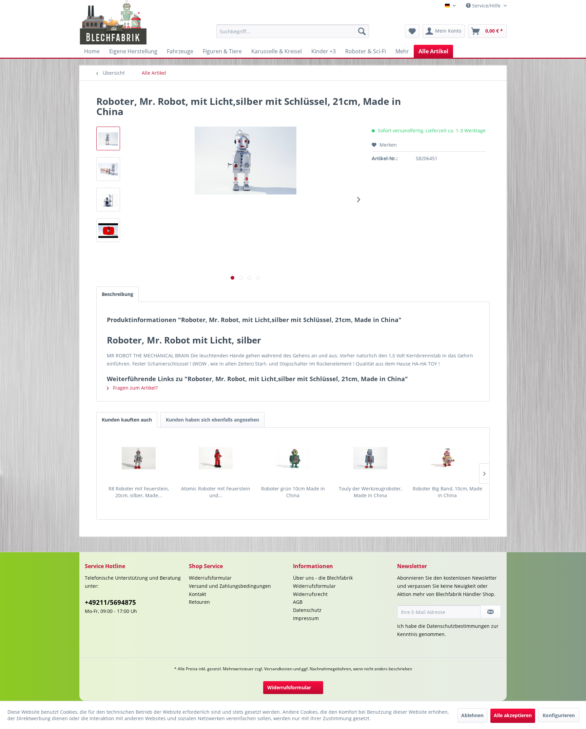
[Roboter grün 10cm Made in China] (293, 458)
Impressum (306, 618)
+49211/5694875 (110, 602)
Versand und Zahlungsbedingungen (230, 586)
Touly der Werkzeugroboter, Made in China (370, 492)
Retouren (199, 602)
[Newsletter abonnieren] (490, 612)
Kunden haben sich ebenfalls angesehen (212, 419)
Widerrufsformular (210, 578)
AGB (297, 602)
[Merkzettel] (412, 31)
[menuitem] (292, 31)
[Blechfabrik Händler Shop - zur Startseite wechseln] (113, 22)
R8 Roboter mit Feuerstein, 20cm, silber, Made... (139, 492)
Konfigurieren (559, 715)
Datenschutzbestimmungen (458, 626)
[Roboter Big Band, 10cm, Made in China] (447, 458)
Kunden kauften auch (127, 419)
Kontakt (197, 594)
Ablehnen (472, 715)
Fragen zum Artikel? (135, 388)
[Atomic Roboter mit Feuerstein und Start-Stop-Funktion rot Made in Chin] (216, 458)
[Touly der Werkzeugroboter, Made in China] (370, 458)
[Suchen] (362, 31)
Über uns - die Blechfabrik (323, 578)
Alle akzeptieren (513, 715)
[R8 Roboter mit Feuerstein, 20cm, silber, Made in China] (138, 458)
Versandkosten (278, 669)
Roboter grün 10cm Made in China (293, 492)
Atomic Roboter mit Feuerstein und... (215, 492)
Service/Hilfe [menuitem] (486, 5)
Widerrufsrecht (310, 594)
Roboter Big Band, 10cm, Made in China (447, 492)
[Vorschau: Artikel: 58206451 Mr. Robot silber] (108, 230)
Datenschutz (307, 610)
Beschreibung (117, 294)
